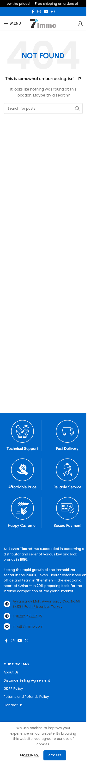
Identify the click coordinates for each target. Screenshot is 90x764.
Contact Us (13, 705)
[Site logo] (43, 23)
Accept (54, 755)
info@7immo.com (28, 626)
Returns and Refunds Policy (26, 696)
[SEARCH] (77, 108)
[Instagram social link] (39, 11)
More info (29, 755)
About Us (11, 672)
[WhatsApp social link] (53, 11)
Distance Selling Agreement (27, 680)
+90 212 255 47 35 (27, 616)
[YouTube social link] (46, 11)
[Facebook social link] (33, 11)
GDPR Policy (13, 688)
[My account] (80, 23)
